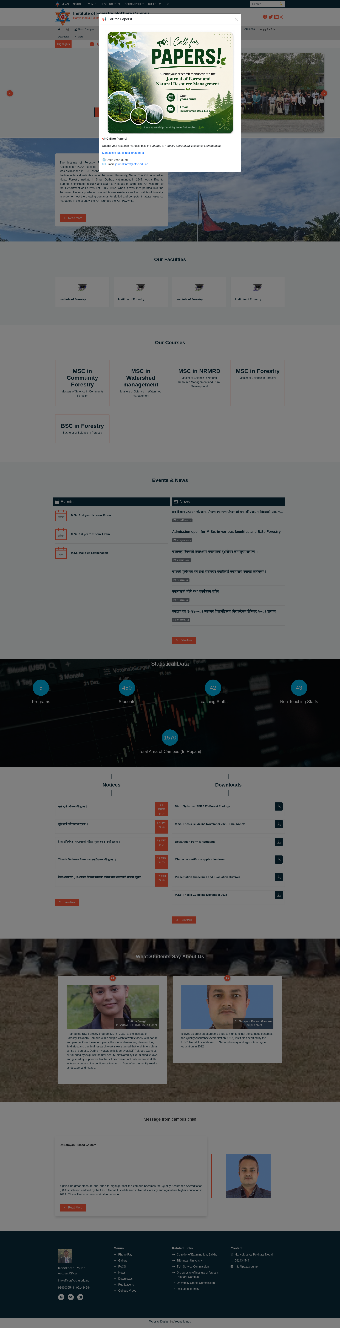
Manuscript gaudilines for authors (123, 152)
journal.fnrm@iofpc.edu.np (131, 164)
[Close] (236, 19)
